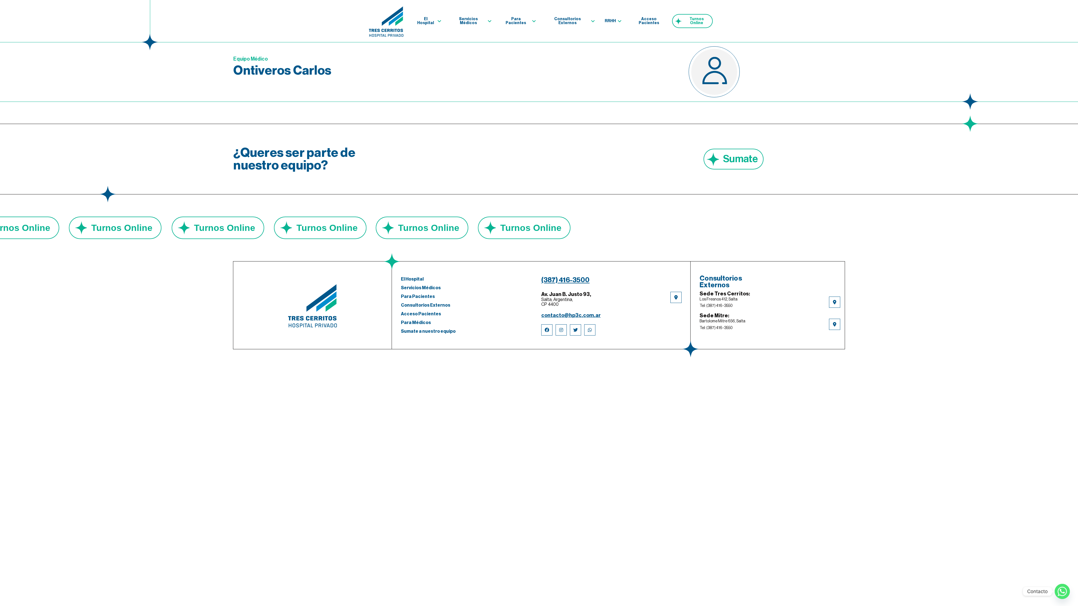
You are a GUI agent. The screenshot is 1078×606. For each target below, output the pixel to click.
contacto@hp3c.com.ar (571, 315)
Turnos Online (696, 21)
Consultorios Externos (567, 21)
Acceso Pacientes (649, 21)
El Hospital (425, 21)
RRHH (610, 21)
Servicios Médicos (468, 21)
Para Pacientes (516, 21)
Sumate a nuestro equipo (428, 331)
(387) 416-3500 (565, 280)
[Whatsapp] (1062, 591)
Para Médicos (416, 322)
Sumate (740, 159)
